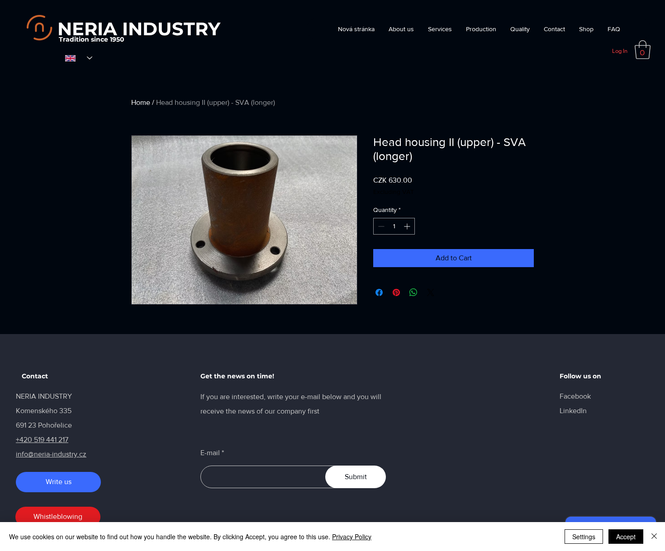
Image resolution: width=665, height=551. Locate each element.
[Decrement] (380, 226)
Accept (626, 536)
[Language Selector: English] (79, 58)
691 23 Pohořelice (44, 425)
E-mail (210, 453)
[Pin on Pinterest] (396, 292)
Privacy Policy (351, 536)
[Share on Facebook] (379, 292)
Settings (583, 536)
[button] (643, 49)
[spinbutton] (394, 226)
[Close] (654, 536)
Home (140, 102)
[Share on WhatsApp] (413, 292)
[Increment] (407, 226)
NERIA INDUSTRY (138, 29)
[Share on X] (430, 292)
